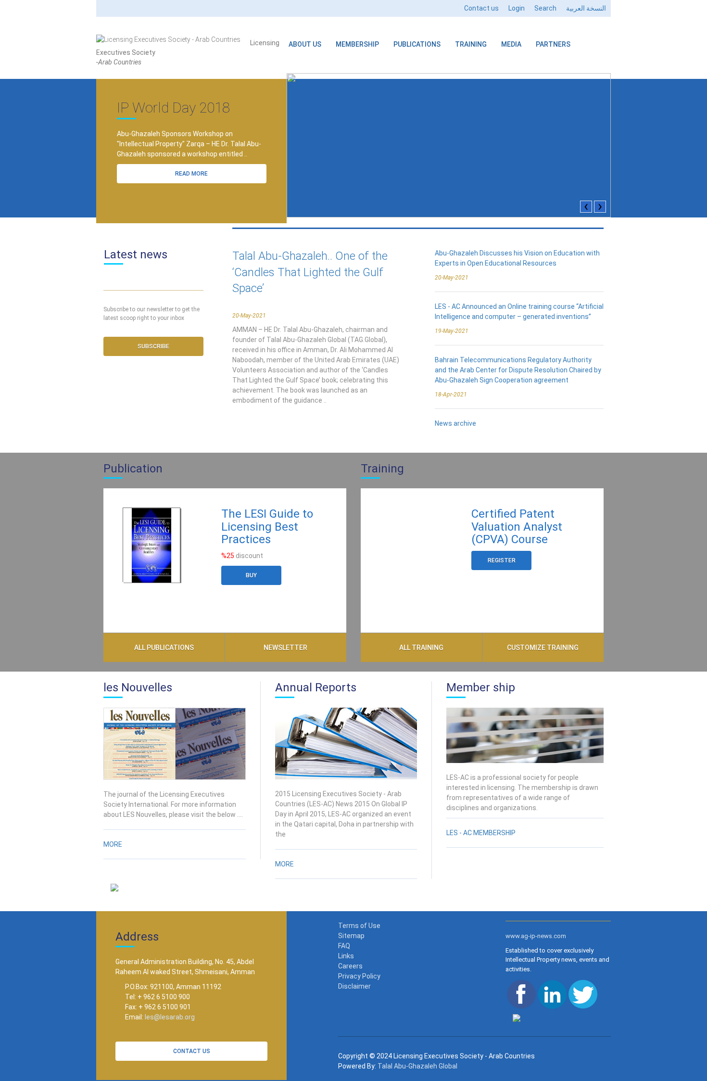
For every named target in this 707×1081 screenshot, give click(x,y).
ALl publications (164, 647)
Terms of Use (359, 925)
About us (305, 44)
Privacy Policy (359, 976)
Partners (553, 44)
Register (502, 560)
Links (346, 956)
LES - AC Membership (481, 833)
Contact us (481, 8)
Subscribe (153, 346)
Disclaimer (354, 986)
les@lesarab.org (170, 1017)
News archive (455, 423)
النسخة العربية (586, 8)
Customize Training (543, 647)
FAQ (344, 946)
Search (545, 8)
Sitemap (351, 936)
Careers (350, 966)
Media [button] (511, 44)
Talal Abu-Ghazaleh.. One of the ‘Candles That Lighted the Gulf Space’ (310, 272)
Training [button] (471, 44)
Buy (251, 575)
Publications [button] (417, 44)
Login (516, 8)
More (112, 844)
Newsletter (285, 647)
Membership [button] (357, 44)
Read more (191, 173)
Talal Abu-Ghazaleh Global (417, 1066)
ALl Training (421, 647)
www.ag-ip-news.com (535, 936)
